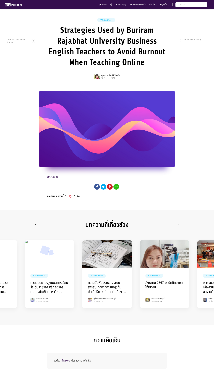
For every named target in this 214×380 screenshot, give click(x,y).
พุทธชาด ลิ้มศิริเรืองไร (110, 75)
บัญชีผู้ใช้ (163, 4)
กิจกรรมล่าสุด (121, 4)
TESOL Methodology (193, 39)
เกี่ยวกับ (152, 4)
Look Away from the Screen (16, 41)
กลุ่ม (111, 4)
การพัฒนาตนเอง (106, 20)
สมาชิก (102, 4)
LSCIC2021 (52, 177)
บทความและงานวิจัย (138, 4)
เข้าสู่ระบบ (65, 361)
